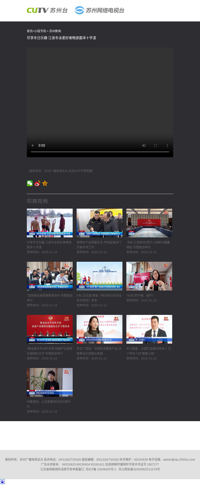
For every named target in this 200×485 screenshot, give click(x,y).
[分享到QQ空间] (45, 183)
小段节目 (40, 31)
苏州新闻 (55, 31)
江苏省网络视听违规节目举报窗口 (62, 469)
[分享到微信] (30, 183)
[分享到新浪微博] (37, 183)
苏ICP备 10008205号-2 (101, 469)
